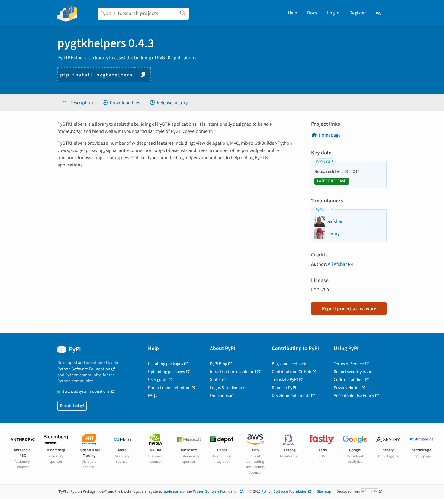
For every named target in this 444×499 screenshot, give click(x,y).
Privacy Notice (347, 388)
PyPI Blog (218, 364)
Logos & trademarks (228, 388)
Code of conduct (349, 379)
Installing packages (165, 364)
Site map (324, 491)
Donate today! (72, 405)
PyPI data (323, 161)
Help (292, 13)
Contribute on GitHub (291, 372)
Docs (312, 13)
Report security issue (353, 372)
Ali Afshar (337, 264)
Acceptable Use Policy (354, 395)
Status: (86, 391)
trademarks (173, 491)
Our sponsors (222, 395)
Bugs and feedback (289, 364)
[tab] (77, 102)
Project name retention (169, 388)
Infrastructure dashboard (233, 372)
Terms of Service (349, 364)
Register (357, 13)
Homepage (330, 135)
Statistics (218, 379)
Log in (333, 13)
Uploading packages (166, 372)
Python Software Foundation (83, 369)
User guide (157, 379)
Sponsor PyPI (284, 388)
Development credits (291, 395)
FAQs (152, 395)
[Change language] (379, 13)
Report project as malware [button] (349, 308)
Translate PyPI (285, 379)
